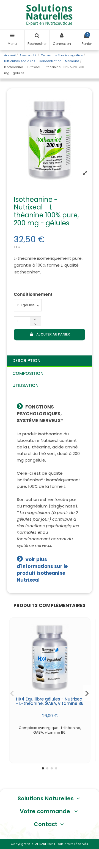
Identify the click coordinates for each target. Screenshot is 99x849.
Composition (27, 373)
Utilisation (25, 385)
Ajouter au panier (53, 334)
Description (26, 360)
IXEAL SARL (38, 844)
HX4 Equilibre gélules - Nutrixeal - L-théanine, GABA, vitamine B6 (50, 701)
